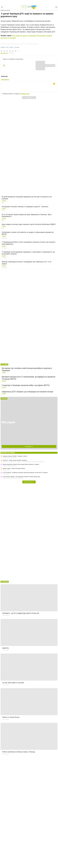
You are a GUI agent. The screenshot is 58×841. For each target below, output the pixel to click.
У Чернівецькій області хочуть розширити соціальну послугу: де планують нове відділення (28, 243)
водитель (5, 648)
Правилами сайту (25, 93)
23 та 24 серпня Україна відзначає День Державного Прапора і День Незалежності (27, 215)
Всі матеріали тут (29, 446)
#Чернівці (3, 47)
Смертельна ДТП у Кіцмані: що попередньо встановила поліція (27, 391)
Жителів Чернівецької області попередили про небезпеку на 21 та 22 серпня (26, 263)
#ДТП (7, 47)
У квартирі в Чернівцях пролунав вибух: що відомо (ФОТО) (26, 385)
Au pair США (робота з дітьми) (13, 683)
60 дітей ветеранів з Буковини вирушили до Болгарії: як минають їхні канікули (27, 198)
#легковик (16, 47)
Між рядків (8, 422)
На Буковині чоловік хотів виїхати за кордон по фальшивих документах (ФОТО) (28, 233)
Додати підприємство (29, 482)
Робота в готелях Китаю (10, 717)
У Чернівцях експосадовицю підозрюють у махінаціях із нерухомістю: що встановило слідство (28, 253)
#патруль (11, 47)
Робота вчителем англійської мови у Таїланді (18, 752)
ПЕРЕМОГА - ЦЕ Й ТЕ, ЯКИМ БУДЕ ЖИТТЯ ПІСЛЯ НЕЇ (20, 613)
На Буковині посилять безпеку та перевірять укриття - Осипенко (25, 207)
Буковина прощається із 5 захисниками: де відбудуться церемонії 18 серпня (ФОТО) (28, 378)
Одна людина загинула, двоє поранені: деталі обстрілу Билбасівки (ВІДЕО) (29, 224)
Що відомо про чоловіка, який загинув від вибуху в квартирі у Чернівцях (27, 369)
